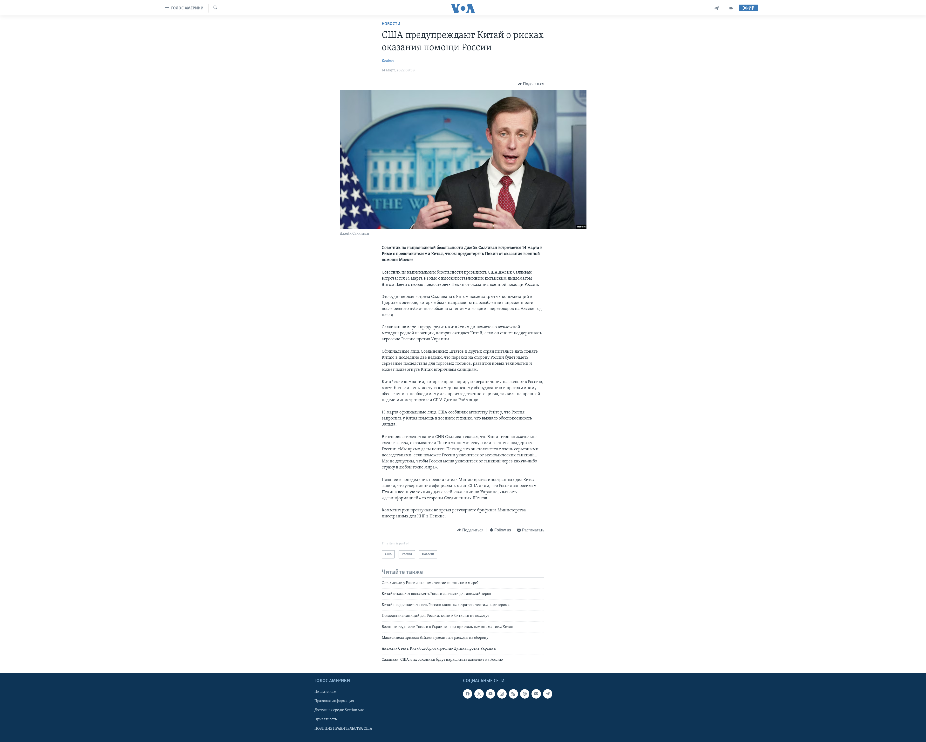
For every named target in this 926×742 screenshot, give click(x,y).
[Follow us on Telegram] (547, 693)
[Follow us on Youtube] (490, 693)
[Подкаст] (524, 693)
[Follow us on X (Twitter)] (478, 693)
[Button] (531, 84)
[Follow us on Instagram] (501, 693)
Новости (391, 24)
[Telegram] (716, 8)
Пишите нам (325, 692)
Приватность (325, 719)
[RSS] (513, 693)
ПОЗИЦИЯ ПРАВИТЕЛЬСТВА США (343, 729)
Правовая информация (334, 701)
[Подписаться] (536, 693)
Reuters (388, 61)
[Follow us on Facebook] (467, 693)
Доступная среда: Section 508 (339, 710)
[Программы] (731, 8)
